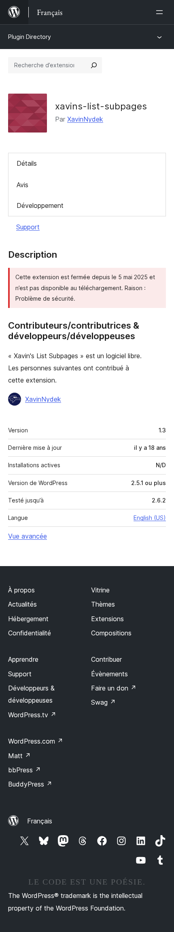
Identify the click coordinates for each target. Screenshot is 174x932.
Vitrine (100, 590)
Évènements (109, 674)
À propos (21, 590)
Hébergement (28, 619)
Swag (103, 702)
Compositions (111, 633)
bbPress (24, 770)
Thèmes (103, 604)
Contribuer (106, 659)
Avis (22, 185)
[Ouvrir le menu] (161, 12)
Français (39, 821)
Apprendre (23, 659)
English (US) (150, 517)
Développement (40, 205)
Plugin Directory (29, 36)
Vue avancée (27, 536)
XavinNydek (85, 119)
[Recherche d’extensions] (94, 65)
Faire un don (113, 688)
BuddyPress (30, 784)
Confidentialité (29, 633)
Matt (19, 756)
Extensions (107, 619)
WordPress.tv (32, 715)
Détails (27, 163)
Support (28, 227)
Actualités (22, 604)
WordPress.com (35, 741)
